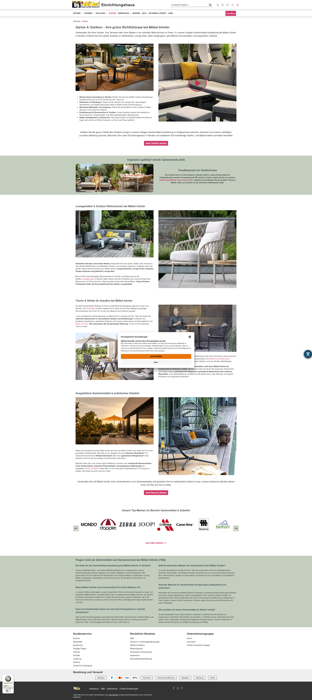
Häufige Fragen (80, 648)
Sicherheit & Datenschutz (141, 651)
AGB (132, 638)
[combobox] (189, 5)
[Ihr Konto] (232, 4)
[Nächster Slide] (236, 528)
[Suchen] (210, 5)
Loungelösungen (87, 279)
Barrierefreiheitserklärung (141, 658)
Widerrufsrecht (136, 648)
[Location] (222, 4)
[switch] (8, 690)
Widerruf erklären (137, 645)
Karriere (76, 651)
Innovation (191, 641)
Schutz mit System (92, 468)
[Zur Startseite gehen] (85, 4)
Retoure (76, 662)
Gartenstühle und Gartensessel (218, 358)
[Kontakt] (217, 4)
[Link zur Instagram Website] (177, 688)
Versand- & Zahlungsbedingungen (145, 641)
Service (76, 638)
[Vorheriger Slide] (76, 528)
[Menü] (12, 675)
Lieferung (77, 658)
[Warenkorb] (237, 4)
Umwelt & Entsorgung (82, 665)
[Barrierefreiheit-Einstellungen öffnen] (308, 354)
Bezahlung (78, 645)
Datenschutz (112, 688)
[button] (197, 82)
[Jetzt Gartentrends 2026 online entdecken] (115, 178)
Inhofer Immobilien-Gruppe (198, 645)
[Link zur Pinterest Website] (181, 688)
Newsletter (77, 641)
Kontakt (76, 655)
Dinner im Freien (82, 324)
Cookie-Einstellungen (129, 688)
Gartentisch (90, 308)
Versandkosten (113, 695)
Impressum (135, 655)
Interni (189, 638)
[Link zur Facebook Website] (173, 688)
